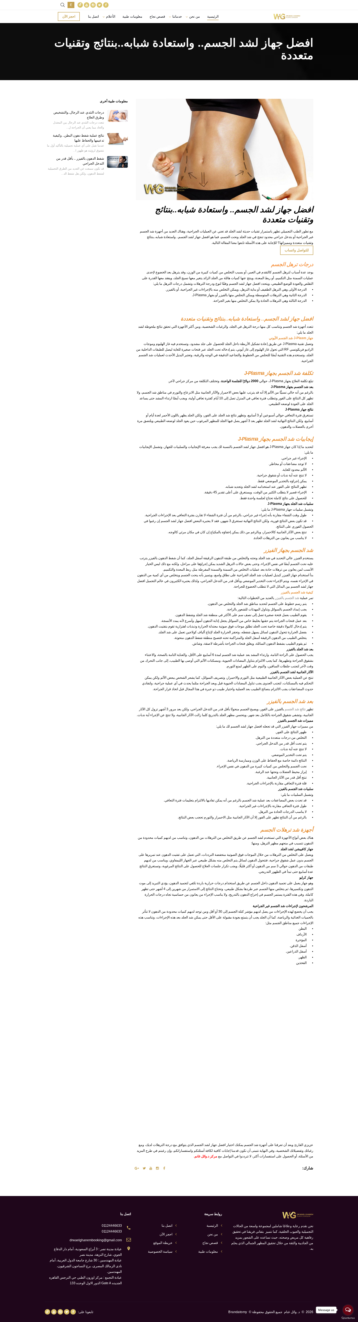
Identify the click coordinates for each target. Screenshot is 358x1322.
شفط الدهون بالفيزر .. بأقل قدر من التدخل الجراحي (80, 161)
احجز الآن (68, 16)
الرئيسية (213, 16)
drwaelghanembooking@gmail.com (96, 1240)
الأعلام (110, 16)
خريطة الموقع (162, 1243)
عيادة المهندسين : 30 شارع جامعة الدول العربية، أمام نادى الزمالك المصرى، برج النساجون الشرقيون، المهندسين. (86, 1265)
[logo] (286, 16)
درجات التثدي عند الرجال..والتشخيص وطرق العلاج (78, 115)
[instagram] (93, 5)
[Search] (62, 5)
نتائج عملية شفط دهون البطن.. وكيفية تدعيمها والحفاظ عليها (78, 138)
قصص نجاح (157, 16)
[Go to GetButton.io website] (348, 1318)
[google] (80, 5)
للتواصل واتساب (297, 250)
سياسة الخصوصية (160, 1251)
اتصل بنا (93, 16)
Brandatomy (237, 1312)
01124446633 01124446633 (112, 1228)
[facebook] (106, 5)
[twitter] (99, 5)
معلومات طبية (132, 16)
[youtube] (86, 5)
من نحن (194, 16)
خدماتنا (177, 16)
